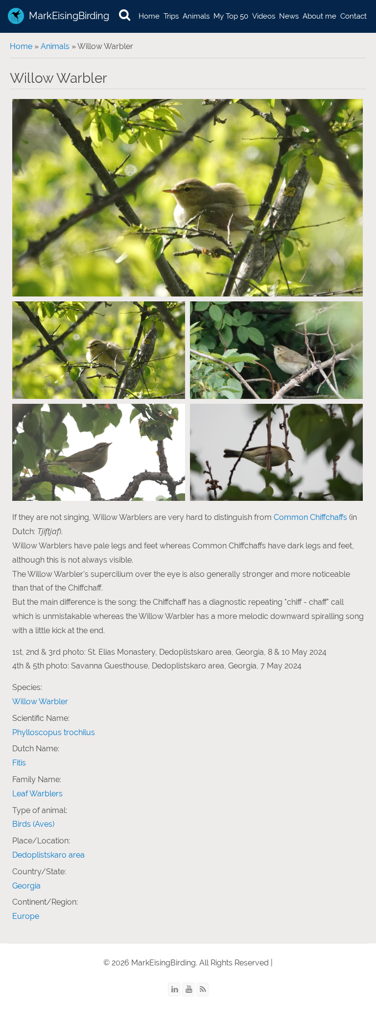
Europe (25, 916)
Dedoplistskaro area (48, 855)
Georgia (26, 885)
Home (149, 16)
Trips (171, 16)
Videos (263, 16)
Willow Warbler (40, 701)
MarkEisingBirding (69, 16)
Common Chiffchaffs (310, 517)
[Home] (15, 16)
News (289, 16)
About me (319, 16)
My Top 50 (230, 16)
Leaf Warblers (37, 793)
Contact (353, 16)
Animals (196, 16)
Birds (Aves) (33, 824)
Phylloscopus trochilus (53, 732)
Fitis (19, 762)
